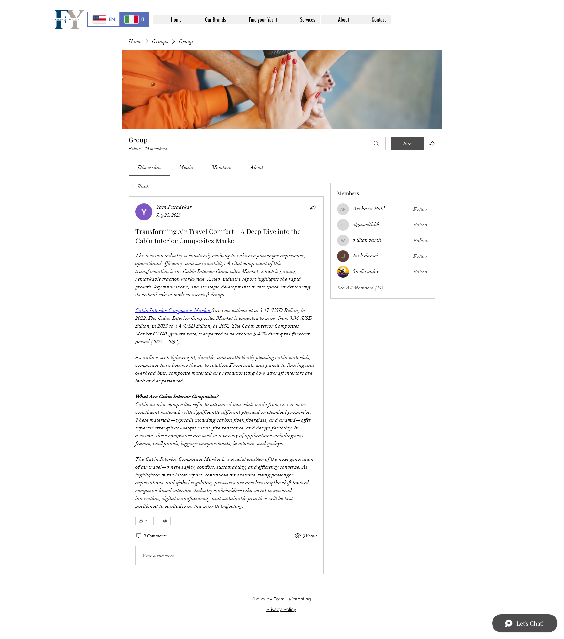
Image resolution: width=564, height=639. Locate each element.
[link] (149, 167)
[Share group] (431, 143)
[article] (226, 385)
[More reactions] (162, 521)
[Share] (313, 207)
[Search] (376, 143)
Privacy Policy (281, 609)
